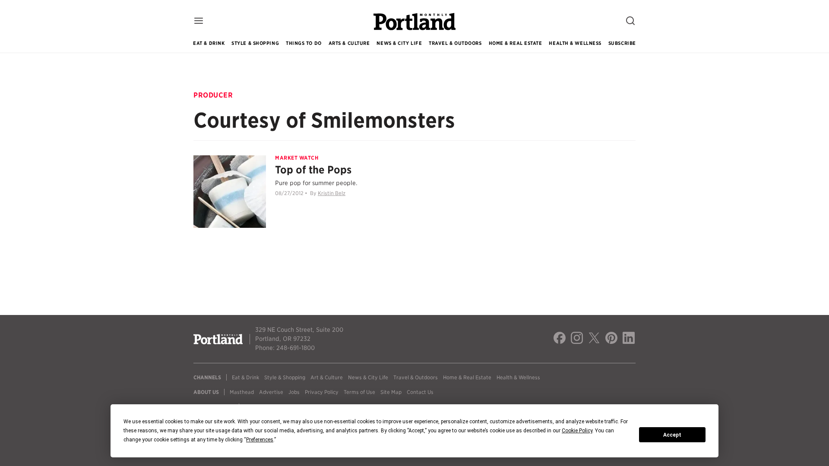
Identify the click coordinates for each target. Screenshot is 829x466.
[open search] (630, 21)
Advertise (271, 392)
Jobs (294, 392)
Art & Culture (326, 377)
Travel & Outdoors (455, 43)
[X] (594, 339)
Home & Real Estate (515, 43)
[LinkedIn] (629, 339)
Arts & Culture (349, 43)
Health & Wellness (575, 43)
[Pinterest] (611, 339)
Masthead (242, 392)
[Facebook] (560, 339)
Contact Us (420, 392)
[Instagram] (577, 339)
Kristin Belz (331, 193)
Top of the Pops (313, 170)
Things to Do (304, 43)
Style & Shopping (255, 43)
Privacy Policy (322, 392)
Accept (672, 435)
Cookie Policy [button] (577, 431)
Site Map (391, 392)
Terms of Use (359, 392)
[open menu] (199, 21)
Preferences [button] (259, 440)
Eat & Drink (209, 43)
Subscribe (622, 43)
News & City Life (399, 43)
